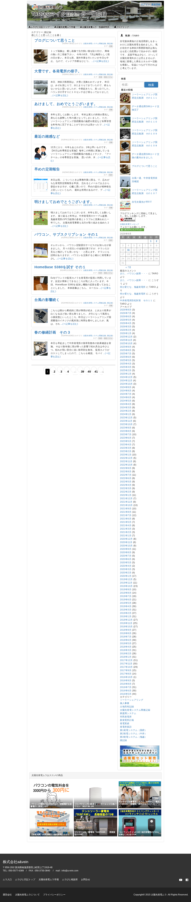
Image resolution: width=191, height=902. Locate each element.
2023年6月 (125, 438)
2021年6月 (125, 518)
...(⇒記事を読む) (100, 61)
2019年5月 (125, 603)
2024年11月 (126, 380)
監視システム (108, 77)
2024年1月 (125, 414)
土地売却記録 (127, 706)
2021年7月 (125, 515)
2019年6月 (125, 599)
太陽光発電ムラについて (27, 894)
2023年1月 (125, 454)
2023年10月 (126, 424)
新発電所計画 (127, 720)
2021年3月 (125, 529)
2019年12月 (126, 579)
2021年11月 (126, 502)
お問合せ (85, 879)
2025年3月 (125, 367)
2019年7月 (125, 596)
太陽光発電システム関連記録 (94, 44)
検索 (151, 85)
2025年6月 (125, 357)
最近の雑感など (47, 136)
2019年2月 (125, 613)
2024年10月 (126, 384)
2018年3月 (125, 650)
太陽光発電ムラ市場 (65, 27)
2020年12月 (126, 539)
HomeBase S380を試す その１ (60, 267)
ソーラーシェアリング (131, 700)
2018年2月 (125, 653)
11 (128, 250)
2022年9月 (125, 468)
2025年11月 (126, 340)
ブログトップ (122, 27)
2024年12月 (126, 377)
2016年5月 (125, 694)
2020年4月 (125, 566)
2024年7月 (125, 394)
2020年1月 (125, 576)
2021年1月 (125, 535)
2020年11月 (126, 542)
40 (88, 371)
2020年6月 (125, 559)
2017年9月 (125, 670)
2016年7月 (125, 687)
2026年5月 (125, 320)
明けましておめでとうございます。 (64, 202)
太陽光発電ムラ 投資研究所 (95, 27)
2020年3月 (125, 569)
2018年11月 (126, 623)
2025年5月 (125, 360)
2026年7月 (125, 313)
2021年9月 (125, 508)
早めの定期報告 (47, 169)
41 (95, 371)
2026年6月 (125, 316)
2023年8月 (125, 431)
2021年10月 (126, 505)
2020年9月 (125, 549)
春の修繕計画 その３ (52, 332)
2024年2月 (125, 411)
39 (81, 371)
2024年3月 (125, 407)
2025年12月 (126, 336)
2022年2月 (125, 492)
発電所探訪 (126, 727)
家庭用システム (128, 713)
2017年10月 (126, 667)
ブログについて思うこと (54, 40)
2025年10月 (126, 343)
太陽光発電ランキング (129, 224)
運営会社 (7, 894)
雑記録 (109, 44)
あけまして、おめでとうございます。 (65, 104)
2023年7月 (125, 434)
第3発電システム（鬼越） (133, 737)
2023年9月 (125, 427)
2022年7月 (125, 475)
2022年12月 (126, 458)
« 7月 (128, 267)
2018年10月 (126, 626)
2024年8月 (125, 390)
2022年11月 (126, 461)
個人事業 (124, 703)
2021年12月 (126, 498)
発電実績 (124, 723)
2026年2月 (125, 330)
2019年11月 (126, 583)
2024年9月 (125, 387)
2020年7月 (125, 556)
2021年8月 (125, 512)
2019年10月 (126, 586)
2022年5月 (125, 481)
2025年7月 (125, 353)
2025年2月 (125, 370)
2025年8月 (125, 350)
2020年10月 (126, 545)
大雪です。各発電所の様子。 (57, 71)
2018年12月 (126, 620)
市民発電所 (126, 717)
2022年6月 (125, 478)
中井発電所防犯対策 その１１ (136, 300)
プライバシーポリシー (54, 894)
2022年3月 (125, 488)
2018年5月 (125, 643)
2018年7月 (125, 636)
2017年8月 (125, 674)
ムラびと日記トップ (40, 27)
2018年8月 (125, 633)
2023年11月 (126, 421)
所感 (110, 46)
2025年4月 (125, 363)
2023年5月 (125, 441)
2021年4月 (125, 525)
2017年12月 (126, 660)
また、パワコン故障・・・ (134, 273)
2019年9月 (125, 589)
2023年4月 (125, 444)
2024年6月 (125, 397)
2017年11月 (126, 663)
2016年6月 (125, 690)
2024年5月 (125, 401)
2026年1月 (125, 333)
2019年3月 (125, 609)
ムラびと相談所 (70, 879)
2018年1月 (125, 657)
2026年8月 (125, 310)
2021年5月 (125, 522)
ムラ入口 (7, 879)
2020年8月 (125, 552)
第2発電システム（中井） (133, 733)
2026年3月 (125, 326)
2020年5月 (125, 562)
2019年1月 (125, 616)
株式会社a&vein (15, 862)
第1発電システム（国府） (133, 730)
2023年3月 (125, 448)
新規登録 (155, 4)
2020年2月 (125, 572)
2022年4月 (125, 485)
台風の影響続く (47, 300)
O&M (110, 175)
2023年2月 (125, 451)
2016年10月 (126, 677)
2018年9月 (125, 630)
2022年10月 (126, 465)
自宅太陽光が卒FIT (142, 202)
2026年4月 (125, 323)
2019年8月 (125, 593)
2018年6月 (125, 640)
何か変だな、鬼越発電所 (133, 287)
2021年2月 (125, 532)
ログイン (145, 4)
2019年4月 (125, 606)
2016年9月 (125, 680)
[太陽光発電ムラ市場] (139, 766)
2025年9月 (125, 347)
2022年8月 (125, 471)
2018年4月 (125, 647)
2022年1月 (125, 495)
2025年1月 (125, 374)
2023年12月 (126, 417)
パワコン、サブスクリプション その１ (66, 234)
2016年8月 (125, 684)
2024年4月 (125, 404)
